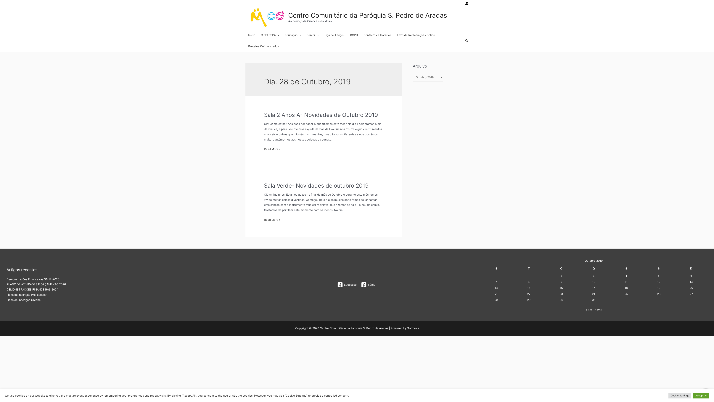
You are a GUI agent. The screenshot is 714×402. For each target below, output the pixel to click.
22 (528, 294)
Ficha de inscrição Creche (24, 300)
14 (496, 288)
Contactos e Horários (377, 35)
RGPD (354, 35)
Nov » (598, 310)
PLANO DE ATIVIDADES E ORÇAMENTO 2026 (36, 284)
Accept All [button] (701, 395)
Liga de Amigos (334, 35)
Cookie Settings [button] (680, 395)
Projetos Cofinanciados (263, 46)
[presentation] (277, 35)
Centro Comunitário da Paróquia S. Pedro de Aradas (367, 15)
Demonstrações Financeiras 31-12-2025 (33, 279)
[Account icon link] (467, 3)
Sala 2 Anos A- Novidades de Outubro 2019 (321, 114)
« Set (589, 310)
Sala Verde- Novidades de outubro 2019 (316, 185)
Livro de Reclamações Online (416, 35)
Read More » (272, 149)
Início (251, 35)
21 (496, 294)
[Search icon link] (467, 41)
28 (496, 300)
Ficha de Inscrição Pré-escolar (27, 294)
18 (626, 288)
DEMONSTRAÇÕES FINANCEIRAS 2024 (32, 289)
